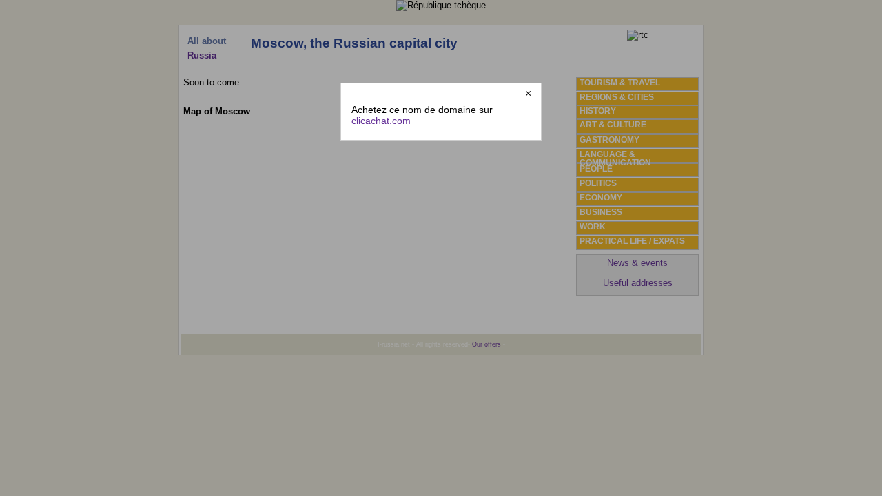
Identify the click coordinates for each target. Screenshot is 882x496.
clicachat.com (381, 120)
